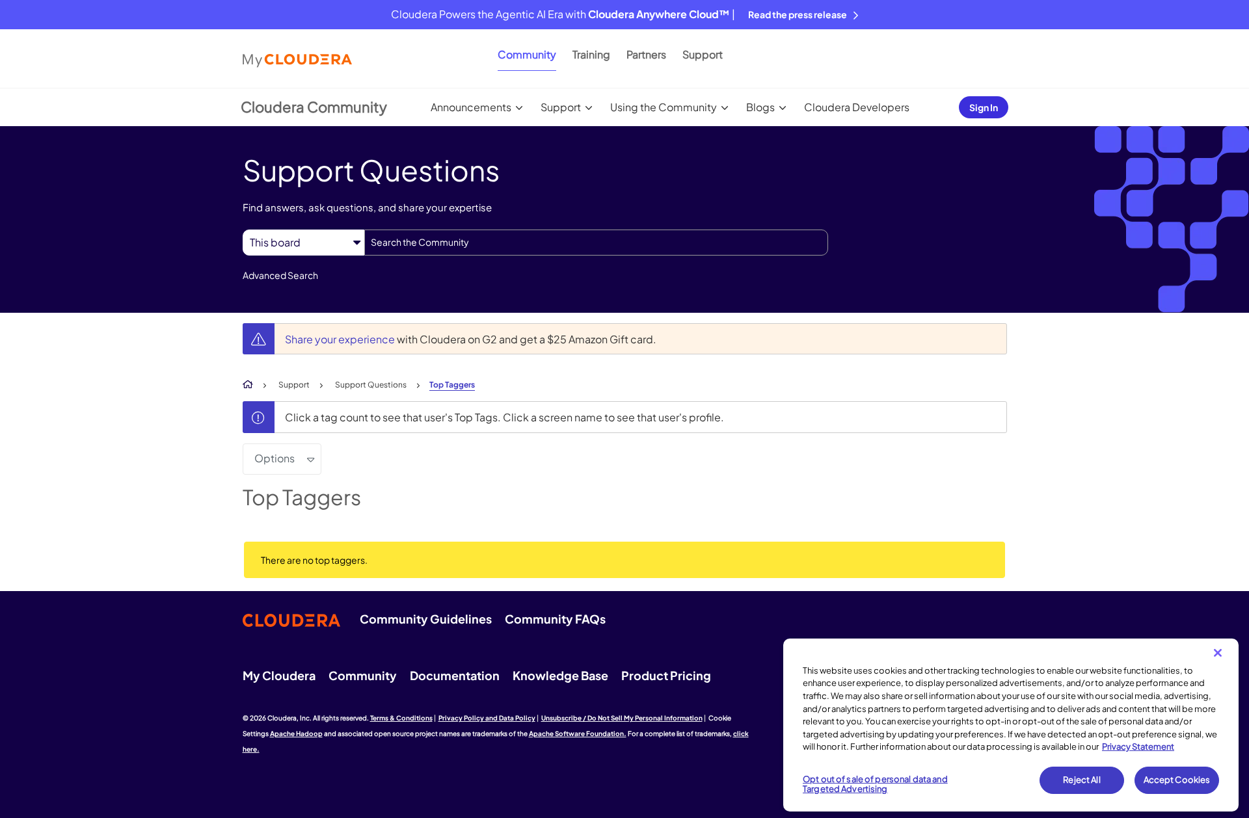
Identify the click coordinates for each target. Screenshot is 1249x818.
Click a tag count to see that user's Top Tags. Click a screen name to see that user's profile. (504, 417)
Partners (646, 54)
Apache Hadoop (296, 733)
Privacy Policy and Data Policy (486, 718)
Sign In (983, 107)
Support (702, 54)
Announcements (471, 107)
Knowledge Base (560, 675)
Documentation (455, 675)
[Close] (1217, 653)
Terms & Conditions (401, 718)
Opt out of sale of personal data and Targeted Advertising (875, 784)
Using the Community (663, 107)
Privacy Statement (1138, 746)
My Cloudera (279, 675)
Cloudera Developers (856, 107)
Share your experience (341, 339)
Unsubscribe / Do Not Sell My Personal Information (622, 718)
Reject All (1081, 779)
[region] (1011, 725)
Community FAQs (555, 618)
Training (591, 54)
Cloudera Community (314, 107)
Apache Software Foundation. (577, 733)
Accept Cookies (1177, 779)
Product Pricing (666, 675)
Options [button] (274, 458)
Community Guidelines (426, 618)
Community (527, 54)
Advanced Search (280, 275)
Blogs (760, 107)
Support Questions (371, 384)
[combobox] (596, 243)
